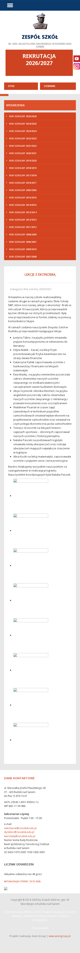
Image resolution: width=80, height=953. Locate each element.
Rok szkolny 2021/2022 (23, 145)
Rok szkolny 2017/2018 (23, 175)
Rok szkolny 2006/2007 (23, 241)
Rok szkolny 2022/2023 (23, 138)
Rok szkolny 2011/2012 (23, 227)
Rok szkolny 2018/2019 (23, 167)
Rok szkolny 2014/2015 (23, 204)
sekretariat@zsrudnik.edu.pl (20, 828)
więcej (40, 30)
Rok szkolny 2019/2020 (23, 160)
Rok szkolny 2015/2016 (23, 197)
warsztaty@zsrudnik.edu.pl (19, 836)
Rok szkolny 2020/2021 (23, 153)
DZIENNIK (49, 86)
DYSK (11, 86)
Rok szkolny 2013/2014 (23, 212)
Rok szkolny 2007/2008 (23, 256)
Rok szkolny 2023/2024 (23, 131)
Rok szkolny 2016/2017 (23, 182)
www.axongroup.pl (60, 936)
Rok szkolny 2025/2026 (23, 116)
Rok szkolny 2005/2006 (23, 190)
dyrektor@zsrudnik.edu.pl (19, 832)
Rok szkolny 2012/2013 (23, 219)
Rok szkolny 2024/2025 (23, 123)
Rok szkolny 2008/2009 (23, 234)
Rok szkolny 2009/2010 (23, 249)
